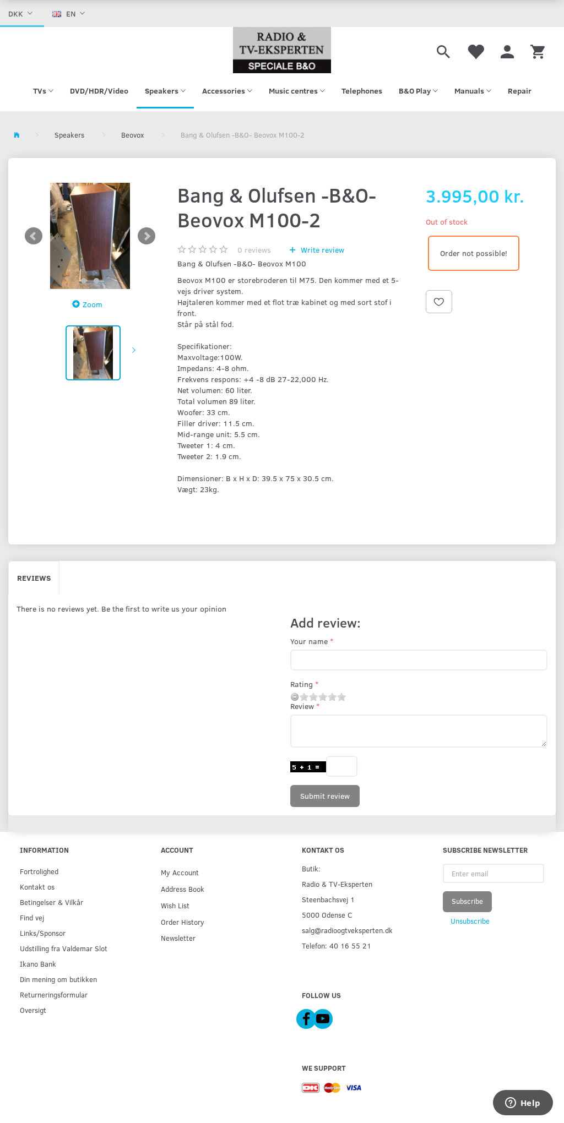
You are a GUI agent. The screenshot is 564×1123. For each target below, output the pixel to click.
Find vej (32, 917)
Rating (301, 684)
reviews (254, 249)
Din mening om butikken (58, 979)
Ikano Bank (38, 963)
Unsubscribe (470, 921)
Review (302, 706)
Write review (321, 249)
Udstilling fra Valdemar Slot (63, 948)
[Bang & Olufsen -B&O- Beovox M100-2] (90, 236)
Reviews (34, 578)
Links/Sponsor (43, 932)
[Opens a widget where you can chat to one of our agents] (522, 1103)
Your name (309, 641)
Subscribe (467, 901)
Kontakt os (37, 886)
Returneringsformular (54, 994)
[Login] (507, 50)
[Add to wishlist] (439, 301)
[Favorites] (475, 50)
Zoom (92, 304)
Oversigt (33, 1010)
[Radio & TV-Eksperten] (281, 50)
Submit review (325, 796)
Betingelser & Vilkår (51, 902)
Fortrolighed (39, 871)
